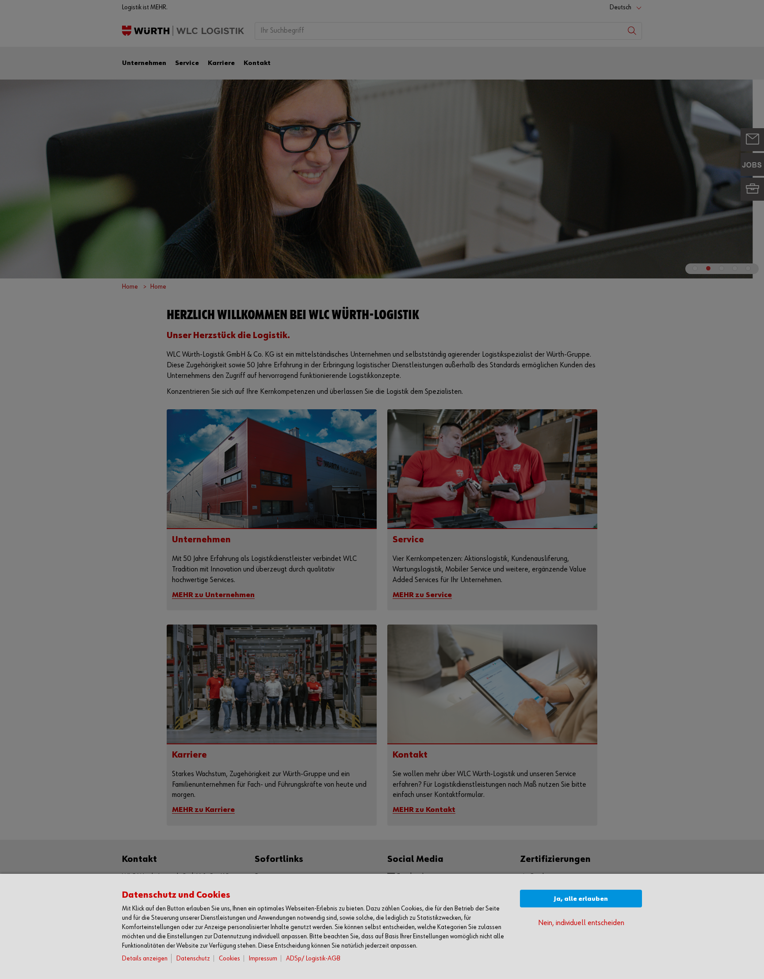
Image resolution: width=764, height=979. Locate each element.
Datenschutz (193, 958)
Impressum (263, 958)
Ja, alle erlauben (581, 898)
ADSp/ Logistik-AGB (313, 958)
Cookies (229, 958)
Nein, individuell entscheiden (581, 923)
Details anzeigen (145, 958)
